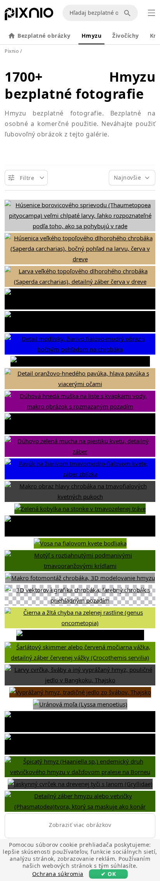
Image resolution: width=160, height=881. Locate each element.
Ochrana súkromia (57, 874)
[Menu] (151, 13)
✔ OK (108, 874)
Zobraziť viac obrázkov (80, 825)
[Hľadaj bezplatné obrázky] (128, 13)
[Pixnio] (29, 15)
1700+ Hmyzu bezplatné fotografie (80, 85)
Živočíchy (125, 35)
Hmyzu (92, 35)
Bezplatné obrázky (44, 35)
